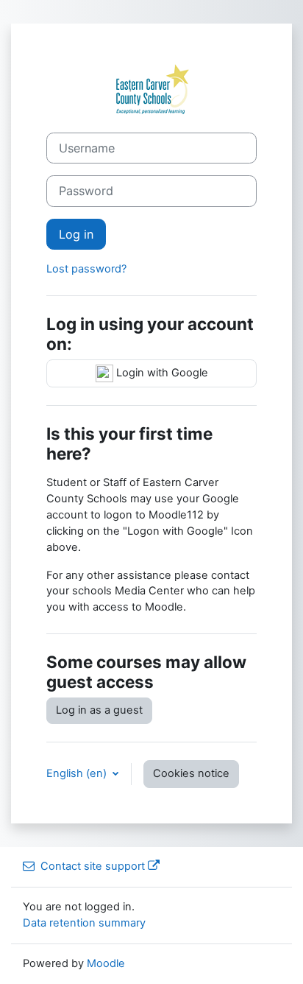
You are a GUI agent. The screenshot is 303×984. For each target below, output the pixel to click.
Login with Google (160, 372)
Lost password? (86, 268)
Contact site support (92, 866)
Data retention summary (84, 922)
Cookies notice (191, 773)
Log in (76, 234)
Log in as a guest (99, 710)
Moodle (106, 963)
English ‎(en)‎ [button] (78, 773)
